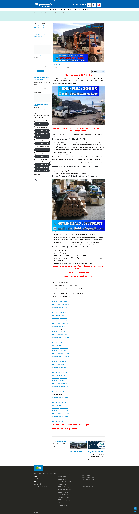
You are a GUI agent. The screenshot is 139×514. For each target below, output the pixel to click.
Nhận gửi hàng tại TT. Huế (42, 158)
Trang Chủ (51, 9)
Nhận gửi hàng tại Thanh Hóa (42, 155)
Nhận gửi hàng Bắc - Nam (42, 170)
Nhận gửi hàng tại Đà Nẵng (42, 132)
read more (54, 453)
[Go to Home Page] (34, 12)
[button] (76, 462)
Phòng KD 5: (38, 34)
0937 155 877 (43, 34)
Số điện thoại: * (47, 66)
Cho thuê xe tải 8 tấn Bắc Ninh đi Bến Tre (42, 78)
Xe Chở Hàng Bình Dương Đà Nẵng (77, 451)
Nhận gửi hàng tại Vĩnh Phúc (42, 148)
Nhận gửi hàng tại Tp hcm (42, 126)
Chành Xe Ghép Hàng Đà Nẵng (95, 451)
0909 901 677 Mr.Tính (58, 64)
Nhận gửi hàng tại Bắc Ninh (42, 136)
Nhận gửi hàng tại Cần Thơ (42, 173)
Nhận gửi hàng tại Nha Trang (42, 166)
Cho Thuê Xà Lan (38, 102)
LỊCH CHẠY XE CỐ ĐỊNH (71, 9)
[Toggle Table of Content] (102, 71)
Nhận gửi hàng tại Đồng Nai (42, 129)
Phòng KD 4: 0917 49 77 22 (88, 481)
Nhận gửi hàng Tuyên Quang (42, 152)
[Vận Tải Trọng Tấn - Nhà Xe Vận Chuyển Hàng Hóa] (43, 5)
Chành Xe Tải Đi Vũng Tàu (58, 451)
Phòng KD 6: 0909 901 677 (40, 36)
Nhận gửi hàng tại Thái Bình (42, 145)
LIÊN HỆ (86, 9)
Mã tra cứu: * (38, 66)
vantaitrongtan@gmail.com (61, 0)
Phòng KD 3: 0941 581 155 (40, 29)
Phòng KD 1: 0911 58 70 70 (40, 25)
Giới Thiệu (57, 9)
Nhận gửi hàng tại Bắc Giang (42, 139)
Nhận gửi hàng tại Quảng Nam (42, 162)
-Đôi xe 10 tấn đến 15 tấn (40, 55)
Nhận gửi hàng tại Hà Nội (41, 123)
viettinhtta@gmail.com (81, 272)
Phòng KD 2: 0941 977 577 (40, 27)
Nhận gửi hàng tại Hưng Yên (42, 142)
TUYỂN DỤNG (81, 9)
